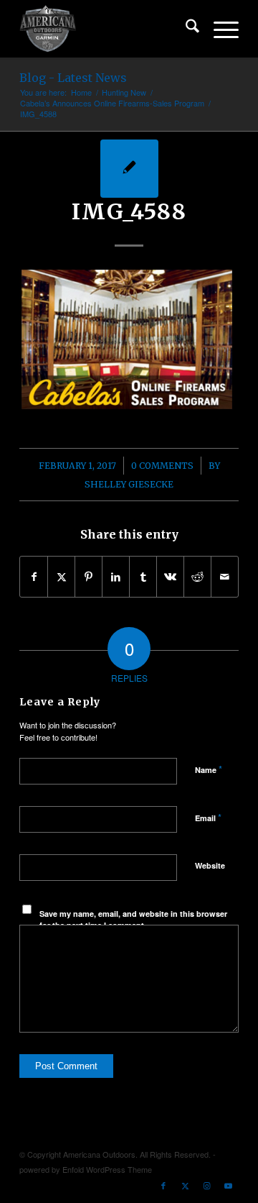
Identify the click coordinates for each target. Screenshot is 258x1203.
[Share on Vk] (170, 577)
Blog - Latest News (73, 77)
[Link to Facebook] (163, 1185)
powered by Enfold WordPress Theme (85, 1169)
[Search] (185, 29)
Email (208, 817)
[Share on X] (61, 577)
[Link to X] (185, 1185)
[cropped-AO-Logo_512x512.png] (107, 29)
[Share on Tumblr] (143, 577)
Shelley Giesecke (129, 484)
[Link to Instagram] (206, 1185)
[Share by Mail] (224, 577)
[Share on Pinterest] (88, 577)
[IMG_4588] (129, 168)
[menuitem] (185, 29)
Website (210, 865)
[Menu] (219, 29)
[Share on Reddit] (197, 577)
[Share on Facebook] (33, 577)
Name (208, 769)
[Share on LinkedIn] (115, 577)
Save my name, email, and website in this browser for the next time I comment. (133, 919)
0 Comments (162, 465)
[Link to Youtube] (228, 1185)
